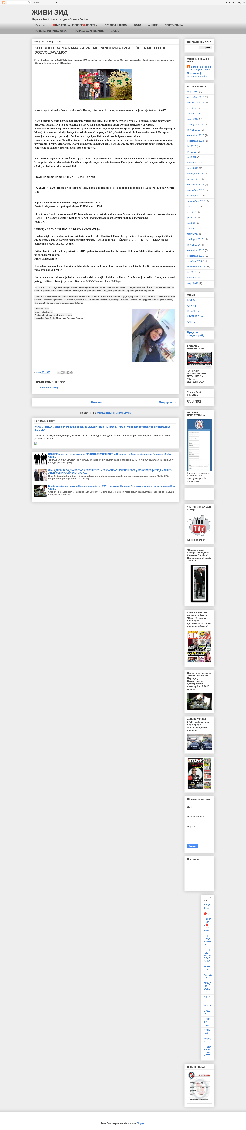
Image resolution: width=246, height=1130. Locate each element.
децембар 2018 (195, 135)
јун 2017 (191, 217)
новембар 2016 (195, 255)
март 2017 (192, 233)
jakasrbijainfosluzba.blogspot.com (200, 68)
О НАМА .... (193, 310)
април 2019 (193, 113)
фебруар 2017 (195, 239)
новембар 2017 (195, 190)
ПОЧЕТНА (207, 906)
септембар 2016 (196, 266)
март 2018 (192, 168)
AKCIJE (191, 321)
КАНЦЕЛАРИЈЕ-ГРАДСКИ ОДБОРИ (208, 983)
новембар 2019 (195, 102)
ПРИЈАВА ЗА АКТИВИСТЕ (89, 31)
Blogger (141, 1123)
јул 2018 (191, 146)
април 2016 (193, 277)
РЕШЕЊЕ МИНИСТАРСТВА (51, 31)
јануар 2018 (193, 179)
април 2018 (193, 162)
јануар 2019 (193, 129)
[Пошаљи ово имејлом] (58, 372)
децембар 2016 (195, 250)
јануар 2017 (193, 244)
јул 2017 (191, 212)
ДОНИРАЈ (207, 1031)
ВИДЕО (115, 31)
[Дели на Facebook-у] (68, 372)
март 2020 (192, 91)
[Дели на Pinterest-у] (71, 372)
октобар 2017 (194, 195)
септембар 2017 (196, 201)
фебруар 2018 (195, 173)
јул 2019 (191, 108)
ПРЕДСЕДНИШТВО (116, 25)
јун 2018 (191, 151)
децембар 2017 (195, 184)
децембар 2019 (195, 97)
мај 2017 (192, 223)
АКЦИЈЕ (153, 25)
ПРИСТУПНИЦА (174, 25)
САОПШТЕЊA (195, 316)
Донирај (191, 305)
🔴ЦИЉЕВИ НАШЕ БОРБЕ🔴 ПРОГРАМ (75, 25)
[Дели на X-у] (65, 372)
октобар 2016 (194, 261)
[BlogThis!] (62, 372)
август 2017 (193, 206)
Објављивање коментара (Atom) (114, 413)
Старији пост (167, 402)
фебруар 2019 (195, 124)
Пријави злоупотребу (195, 334)
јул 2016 (191, 272)
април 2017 (193, 228)
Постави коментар (48, 387)
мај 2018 (192, 157)
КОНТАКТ (207, 968)
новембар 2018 (195, 140)
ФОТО (137, 25)
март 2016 (192, 283)
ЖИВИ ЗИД (50, 12)
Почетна (40, 25)
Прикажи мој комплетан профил (197, 74)
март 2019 (192, 119)
